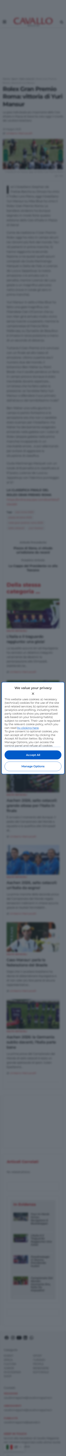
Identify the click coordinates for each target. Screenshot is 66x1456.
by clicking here (28, 728)
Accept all (33, 755)
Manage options (33, 766)
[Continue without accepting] (33, 693)
